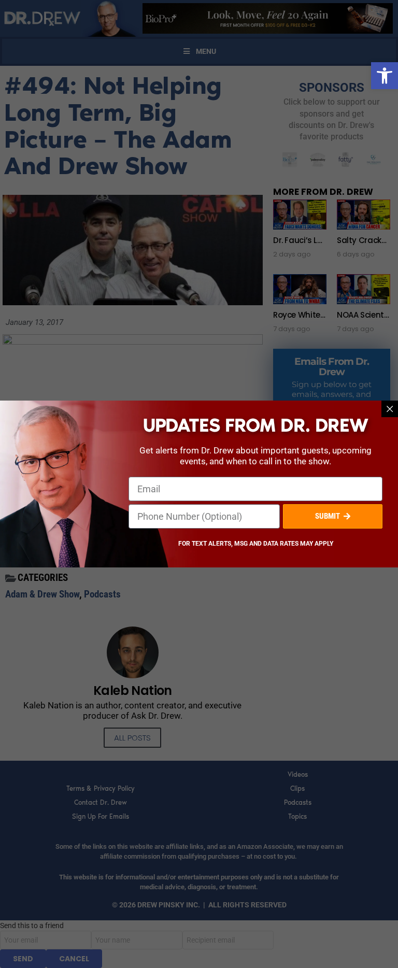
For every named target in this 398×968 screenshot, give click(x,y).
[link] (384, 75)
